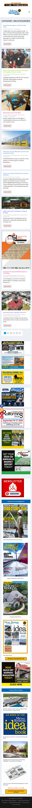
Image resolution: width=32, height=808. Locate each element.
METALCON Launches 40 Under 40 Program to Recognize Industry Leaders (16, 71)
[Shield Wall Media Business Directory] (15, 521)
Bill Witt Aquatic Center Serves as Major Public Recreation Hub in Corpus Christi (15, 709)
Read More (7, 44)
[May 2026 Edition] (15, 637)
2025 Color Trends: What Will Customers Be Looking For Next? (16, 152)
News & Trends (24, 215)
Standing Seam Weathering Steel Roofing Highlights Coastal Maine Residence (14, 760)
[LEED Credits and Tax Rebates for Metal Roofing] (16, 203)
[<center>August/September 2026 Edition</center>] (15, 560)
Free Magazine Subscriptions (16, 798)
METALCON (23, 74)
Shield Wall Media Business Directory (12, 539)
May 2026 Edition (7, 655)
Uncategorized (17, 29)
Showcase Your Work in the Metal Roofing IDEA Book (15, 737)
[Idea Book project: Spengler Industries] (16, 300)
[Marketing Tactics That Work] (16, 100)
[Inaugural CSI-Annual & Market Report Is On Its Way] (16, 250)
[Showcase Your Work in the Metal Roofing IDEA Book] (15, 724)
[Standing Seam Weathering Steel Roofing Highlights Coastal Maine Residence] (15, 749)
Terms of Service (16, 804)
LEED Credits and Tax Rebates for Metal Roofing (15, 212)
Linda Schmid (10, 29)
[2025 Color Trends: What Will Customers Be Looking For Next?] (16, 140)
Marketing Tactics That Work (12, 113)
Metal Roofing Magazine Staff (14, 74)
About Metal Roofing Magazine (9, 800)
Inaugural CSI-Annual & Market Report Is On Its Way (15, 272)
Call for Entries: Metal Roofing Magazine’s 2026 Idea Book (15, 784)
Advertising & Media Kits (24, 800)
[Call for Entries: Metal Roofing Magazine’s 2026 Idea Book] (15, 773)
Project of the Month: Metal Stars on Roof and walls (15, 174)
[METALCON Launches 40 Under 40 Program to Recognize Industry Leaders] (16, 58)
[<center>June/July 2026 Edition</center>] (15, 598)
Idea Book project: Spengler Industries (14, 312)
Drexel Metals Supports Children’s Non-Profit (14, 26)
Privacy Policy (25, 802)
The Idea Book (10, 316)
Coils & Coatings (24, 155)
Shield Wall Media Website (15, 802)
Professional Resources (14, 276)
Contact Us (5, 802)
